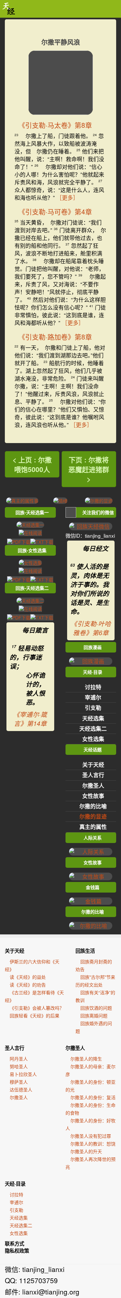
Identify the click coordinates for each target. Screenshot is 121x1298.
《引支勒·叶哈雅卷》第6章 (91, 628)
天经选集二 (93, 728)
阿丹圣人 (19, 1058)
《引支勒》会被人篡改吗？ (37, 1008)
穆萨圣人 (19, 1082)
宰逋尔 (93, 697)
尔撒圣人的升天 (86, 1151)
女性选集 (93, 739)
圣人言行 (93, 775)
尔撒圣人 (93, 785)
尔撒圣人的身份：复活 (93, 1097)
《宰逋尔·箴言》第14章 (30, 719)
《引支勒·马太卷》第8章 (55, 125)
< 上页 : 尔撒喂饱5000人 (32, 464)
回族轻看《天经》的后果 (34, 1015)
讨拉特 (93, 687)
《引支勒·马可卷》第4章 (55, 211)
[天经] (9, 9)
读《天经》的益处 (28, 977)
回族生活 (85, 950)
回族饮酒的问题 (96, 1008)
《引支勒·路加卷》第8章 (55, 336)
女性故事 (93, 796)
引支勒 (93, 707)
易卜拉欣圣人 (23, 1074)
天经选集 (93, 718)
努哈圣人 (19, 1066)
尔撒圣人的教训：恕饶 (93, 1143)
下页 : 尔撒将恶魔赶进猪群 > (88, 469)
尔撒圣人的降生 (86, 1058)
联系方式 (14, 1243)
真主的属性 (93, 826)
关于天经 (93, 764)
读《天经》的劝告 (28, 984)
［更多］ (67, 197)
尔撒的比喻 (93, 806)
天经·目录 (15, 1183)
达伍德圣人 (21, 1089)
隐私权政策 (17, 1250)
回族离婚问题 (93, 1015)
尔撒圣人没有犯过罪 (90, 1136)
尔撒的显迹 (93, 816)
